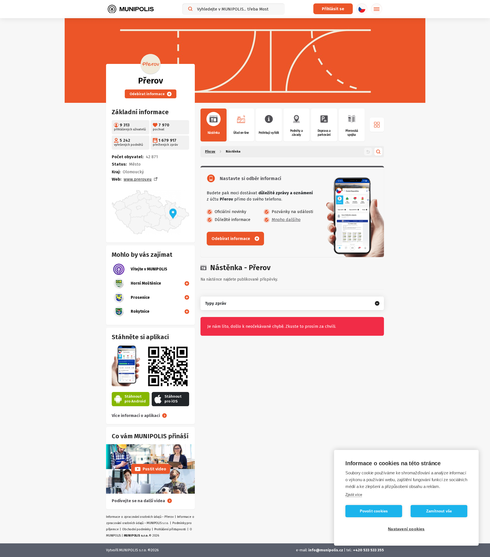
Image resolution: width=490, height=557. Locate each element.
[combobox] (233, 9)
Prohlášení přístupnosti (170, 529)
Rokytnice (140, 311)
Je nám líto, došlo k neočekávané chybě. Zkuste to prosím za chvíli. (271, 326)
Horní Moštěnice (146, 283)
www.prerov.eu (138, 179)
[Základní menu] (376, 9)
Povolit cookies (374, 511)
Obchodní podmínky (136, 529)
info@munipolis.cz (325, 550)
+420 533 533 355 (368, 550)
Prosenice (140, 297)
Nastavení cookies (406, 529)
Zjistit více (353, 495)
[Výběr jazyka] (362, 9)
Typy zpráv (215, 303)
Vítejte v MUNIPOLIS (149, 269)
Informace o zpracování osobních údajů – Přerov (140, 517)
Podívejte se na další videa (138, 500)
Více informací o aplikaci (136, 415)
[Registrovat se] (185, 283)
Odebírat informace (147, 94)
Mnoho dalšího (286, 219)
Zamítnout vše (439, 511)
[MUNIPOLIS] (131, 9)
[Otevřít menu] (377, 125)
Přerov (210, 151)
